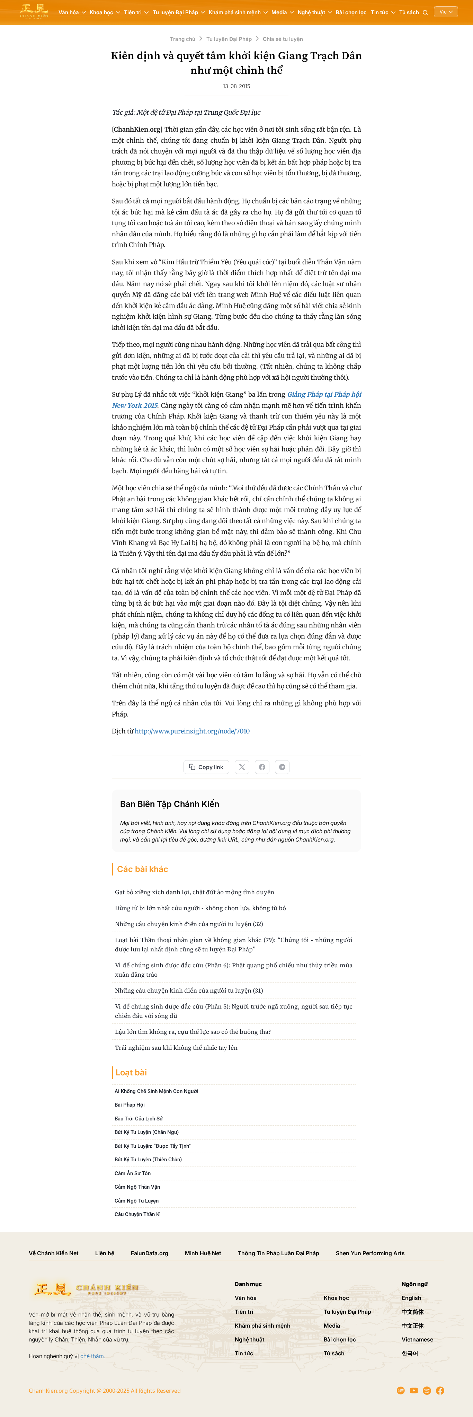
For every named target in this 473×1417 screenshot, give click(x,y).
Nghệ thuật (250, 1339)
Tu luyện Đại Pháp (347, 1311)
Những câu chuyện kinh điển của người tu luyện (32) (189, 923)
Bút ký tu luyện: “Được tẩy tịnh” (153, 1146)
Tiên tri (244, 1311)
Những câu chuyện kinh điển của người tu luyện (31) (189, 990)
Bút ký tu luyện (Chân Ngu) (147, 1132)
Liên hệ (104, 1253)
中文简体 (413, 1311)
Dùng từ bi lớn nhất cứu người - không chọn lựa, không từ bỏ (200, 908)
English (411, 1297)
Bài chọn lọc (351, 12)
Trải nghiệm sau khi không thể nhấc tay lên (176, 1047)
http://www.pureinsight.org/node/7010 (192, 731)
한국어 (410, 1353)
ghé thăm (92, 1356)
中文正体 (413, 1325)
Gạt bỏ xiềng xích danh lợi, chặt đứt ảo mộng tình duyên (194, 892)
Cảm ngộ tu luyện (137, 1201)
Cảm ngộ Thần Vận (137, 1187)
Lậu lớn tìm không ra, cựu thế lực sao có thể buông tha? (193, 1031)
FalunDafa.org (149, 1253)
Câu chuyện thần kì (138, 1214)
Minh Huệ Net (203, 1253)
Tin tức (244, 1353)
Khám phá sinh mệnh (263, 1325)
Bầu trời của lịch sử (139, 1119)
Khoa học (336, 1297)
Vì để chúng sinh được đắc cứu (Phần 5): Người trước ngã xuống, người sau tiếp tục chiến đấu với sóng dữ (233, 1011)
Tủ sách (409, 12)
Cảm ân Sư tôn (133, 1173)
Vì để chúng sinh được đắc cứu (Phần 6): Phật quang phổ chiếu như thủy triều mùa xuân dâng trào (233, 970)
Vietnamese (417, 1339)
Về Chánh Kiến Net (54, 1253)
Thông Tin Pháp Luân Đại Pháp (278, 1253)
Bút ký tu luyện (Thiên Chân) (148, 1159)
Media (332, 1325)
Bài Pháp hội (130, 1105)
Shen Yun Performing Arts (370, 1253)
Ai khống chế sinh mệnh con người (156, 1091)
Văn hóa (246, 1297)
